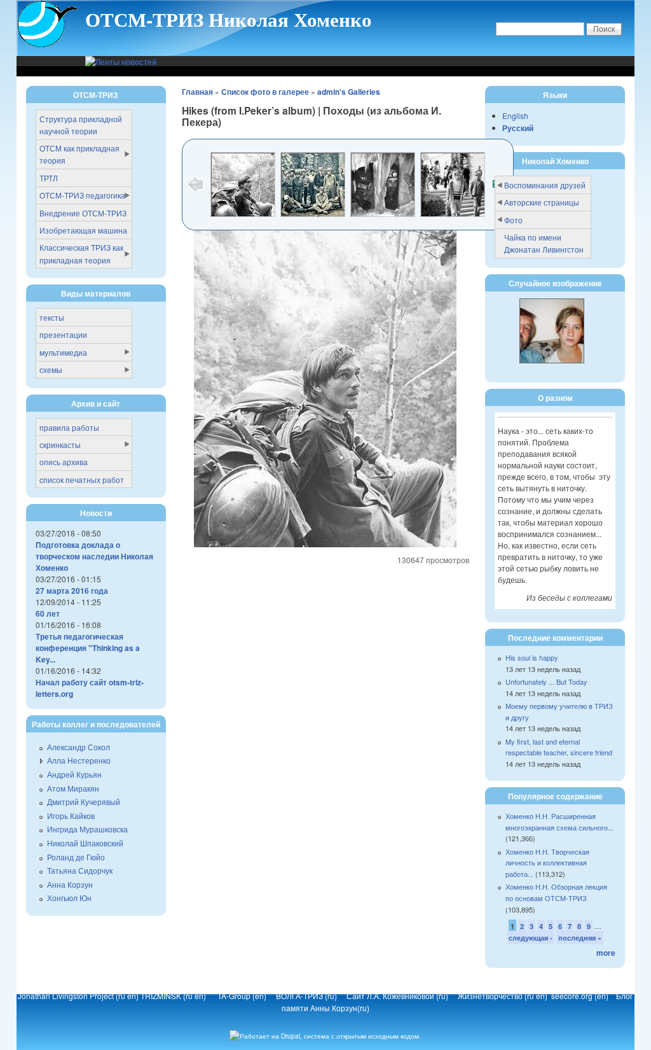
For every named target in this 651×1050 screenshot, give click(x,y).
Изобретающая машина (83, 230)
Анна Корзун (70, 884)
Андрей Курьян (74, 774)
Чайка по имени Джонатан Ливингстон (544, 243)
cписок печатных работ (81, 479)
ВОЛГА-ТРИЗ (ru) (307, 995)
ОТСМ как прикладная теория (79, 154)
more (605, 952)
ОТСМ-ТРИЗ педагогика (82, 195)
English (515, 115)
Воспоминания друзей (545, 184)
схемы (50, 369)
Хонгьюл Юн (69, 897)
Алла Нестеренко (79, 760)
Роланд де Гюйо (76, 856)
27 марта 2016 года (72, 590)
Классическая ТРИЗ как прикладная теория (81, 253)
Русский (517, 128)
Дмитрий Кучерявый (83, 801)
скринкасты (60, 444)
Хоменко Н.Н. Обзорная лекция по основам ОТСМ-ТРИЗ (556, 892)
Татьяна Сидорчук (80, 870)
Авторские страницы (541, 202)
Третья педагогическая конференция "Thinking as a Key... (88, 648)
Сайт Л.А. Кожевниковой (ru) (398, 995)
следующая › (530, 937)
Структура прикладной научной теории (80, 124)
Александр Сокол (78, 746)
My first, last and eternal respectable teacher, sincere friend (558, 747)
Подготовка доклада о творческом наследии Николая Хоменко (94, 556)
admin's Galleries (348, 91)
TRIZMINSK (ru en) (173, 995)
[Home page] (48, 45)
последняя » (579, 937)
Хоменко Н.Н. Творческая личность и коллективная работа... (547, 862)
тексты (51, 317)
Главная (197, 91)
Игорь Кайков (71, 815)
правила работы (69, 427)
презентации (63, 334)
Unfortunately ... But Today (546, 681)
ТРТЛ (48, 177)
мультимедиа (63, 352)
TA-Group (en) (242, 995)
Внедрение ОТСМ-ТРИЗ (83, 212)
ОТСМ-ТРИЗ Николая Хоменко (228, 19)
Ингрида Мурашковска (87, 828)
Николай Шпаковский (85, 842)
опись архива (63, 461)
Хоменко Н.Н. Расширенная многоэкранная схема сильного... (559, 821)
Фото (513, 219)
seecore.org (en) (580, 995)
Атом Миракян (73, 788)
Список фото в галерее (265, 91)
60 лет (48, 613)
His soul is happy (531, 657)
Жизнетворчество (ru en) (504, 995)
